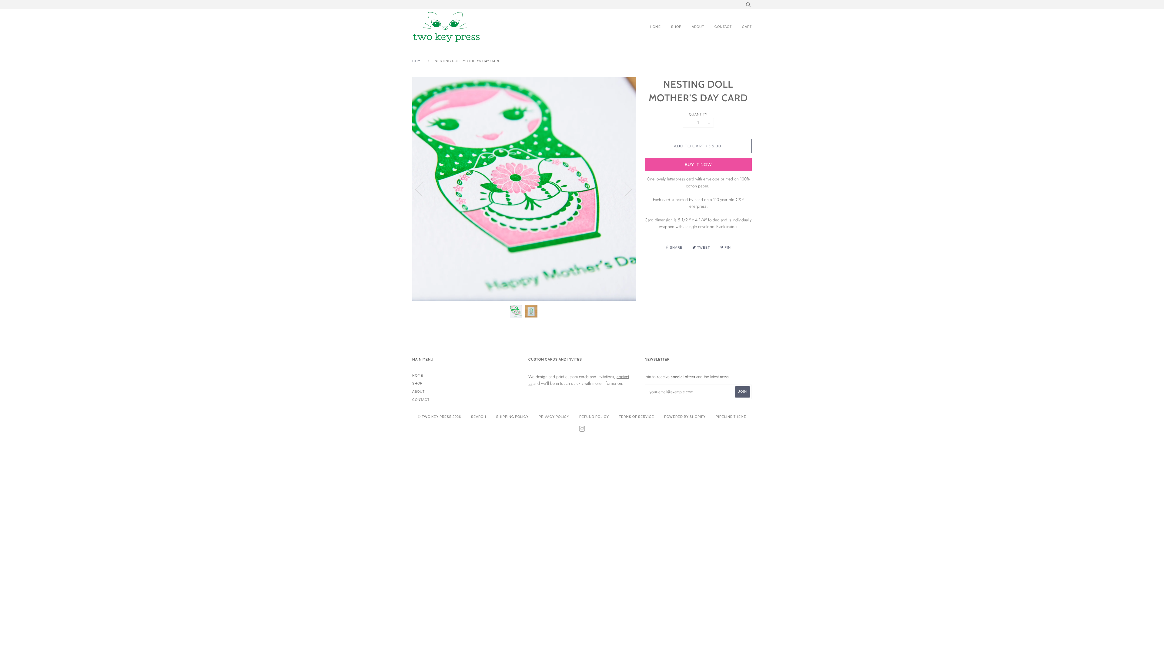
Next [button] (625, 189)
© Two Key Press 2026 (439, 416)
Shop (676, 27)
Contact (723, 27)
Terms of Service (636, 416)
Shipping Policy (512, 416)
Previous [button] (422, 189)
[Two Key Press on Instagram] (582, 430)
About (698, 27)
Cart (747, 27)
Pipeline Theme (731, 416)
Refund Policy (594, 416)
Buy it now (698, 164)
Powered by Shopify (685, 416)
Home (655, 27)
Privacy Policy (554, 416)
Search (478, 416)
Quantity (698, 114)
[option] (524, 189)
